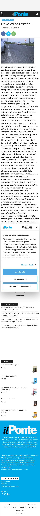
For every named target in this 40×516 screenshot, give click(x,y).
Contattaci (14, 507)
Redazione (22, 505)
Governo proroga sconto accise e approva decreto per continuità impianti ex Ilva (19, 320)
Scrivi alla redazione (11, 505)
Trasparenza (20, 510)
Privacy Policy (23, 507)
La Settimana (7, 20)
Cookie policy (33, 507)
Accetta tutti (20, 272)
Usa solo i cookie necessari (20, 287)
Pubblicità (6, 507)
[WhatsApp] (13, 33)
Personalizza (19, 279)
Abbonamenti (31, 505)
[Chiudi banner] (36, 227)
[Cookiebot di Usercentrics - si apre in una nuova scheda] (23, 227)
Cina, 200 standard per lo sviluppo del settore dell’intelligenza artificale (17, 308)
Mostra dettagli (27, 265)
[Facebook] (3, 33)
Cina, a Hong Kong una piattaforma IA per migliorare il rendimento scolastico (20, 326)
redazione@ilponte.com (10, 486)
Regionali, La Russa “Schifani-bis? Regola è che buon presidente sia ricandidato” (20, 314)
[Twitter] (8, 33)
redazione (6, 27)
